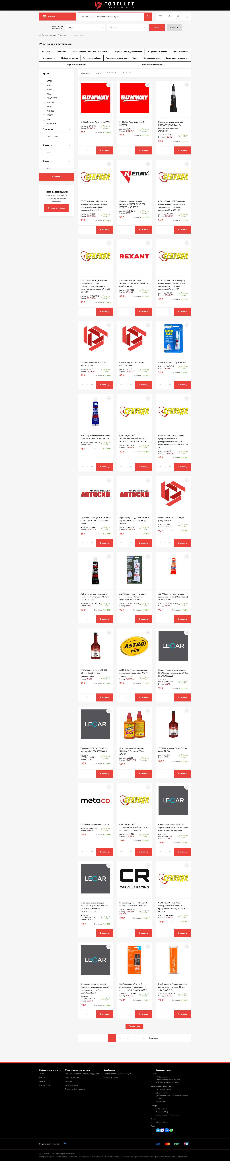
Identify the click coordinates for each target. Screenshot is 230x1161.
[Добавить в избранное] (109, 84)
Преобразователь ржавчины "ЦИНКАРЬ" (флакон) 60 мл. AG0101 (131, 751)
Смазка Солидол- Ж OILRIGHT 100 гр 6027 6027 (94, 364)
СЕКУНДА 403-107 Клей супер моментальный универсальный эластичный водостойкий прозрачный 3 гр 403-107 (171, 205)
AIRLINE (168, 137)
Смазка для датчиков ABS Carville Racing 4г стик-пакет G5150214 (133, 904)
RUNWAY (91, 128)
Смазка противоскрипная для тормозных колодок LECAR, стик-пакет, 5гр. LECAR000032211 (173, 827)
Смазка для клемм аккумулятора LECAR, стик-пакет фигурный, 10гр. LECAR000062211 (173, 673)
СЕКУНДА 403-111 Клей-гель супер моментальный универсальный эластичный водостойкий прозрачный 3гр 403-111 (173, 441)
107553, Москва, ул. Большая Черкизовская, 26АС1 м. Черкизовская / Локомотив (168, 1079)
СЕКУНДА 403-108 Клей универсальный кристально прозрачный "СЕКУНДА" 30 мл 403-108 (171, 907)
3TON (89, 679)
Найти (156, 27)
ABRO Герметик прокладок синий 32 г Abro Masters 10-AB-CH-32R (95, 437)
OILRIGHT (91, 371)
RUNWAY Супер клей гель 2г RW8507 (132, 123)
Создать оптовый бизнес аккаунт (117, 1074)
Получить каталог (111, 1078)
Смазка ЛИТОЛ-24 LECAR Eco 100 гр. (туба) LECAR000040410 (94, 749)
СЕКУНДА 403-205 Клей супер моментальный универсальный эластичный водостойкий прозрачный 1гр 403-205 (94, 205)
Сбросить (174, 27)
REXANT (129, 292)
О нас (41, 1074)
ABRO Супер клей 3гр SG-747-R (172, 363)
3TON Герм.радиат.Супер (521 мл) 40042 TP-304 (172, 749)
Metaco (90, 830)
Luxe (167, 527)
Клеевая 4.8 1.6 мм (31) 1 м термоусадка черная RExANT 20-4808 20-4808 (133, 283)
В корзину (104, 150)
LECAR (167, 684)
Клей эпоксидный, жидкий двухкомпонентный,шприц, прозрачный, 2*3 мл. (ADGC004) (133, 987)
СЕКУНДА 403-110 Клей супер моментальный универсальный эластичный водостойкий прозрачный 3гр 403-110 (171, 284)
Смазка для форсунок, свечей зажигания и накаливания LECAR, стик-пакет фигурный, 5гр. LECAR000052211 (95, 988)
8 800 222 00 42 (162, 1112)
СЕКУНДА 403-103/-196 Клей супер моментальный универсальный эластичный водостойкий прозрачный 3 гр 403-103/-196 (96, 286)
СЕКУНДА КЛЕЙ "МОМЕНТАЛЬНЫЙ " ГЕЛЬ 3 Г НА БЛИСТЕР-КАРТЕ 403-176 (133, 439)
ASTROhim (130, 679)
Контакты (43, 1078)
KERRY (128, 213)
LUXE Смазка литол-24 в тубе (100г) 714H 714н (171, 519)
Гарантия (68, 1081)
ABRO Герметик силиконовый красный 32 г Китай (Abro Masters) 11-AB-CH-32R (173, 597)
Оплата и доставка (72, 1078)
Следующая (153, 1038)
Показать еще (134, 1026)
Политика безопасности (75, 1089)
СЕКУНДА (91, 216)
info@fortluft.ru (162, 1122)
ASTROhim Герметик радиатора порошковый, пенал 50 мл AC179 (133, 671)
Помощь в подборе (56, 208)
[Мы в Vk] (64, 1144)
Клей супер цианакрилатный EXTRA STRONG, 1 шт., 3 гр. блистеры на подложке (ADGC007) (170, 126)
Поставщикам (44, 1085)
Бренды (42, 1081)
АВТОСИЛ (91, 529)
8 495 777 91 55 (161, 1109)
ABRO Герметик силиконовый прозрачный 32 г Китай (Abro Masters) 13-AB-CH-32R (132, 597)
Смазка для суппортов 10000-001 (95, 825)
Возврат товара (71, 1085)
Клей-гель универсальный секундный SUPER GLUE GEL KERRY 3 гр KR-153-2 (132, 204)
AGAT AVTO (131, 760)
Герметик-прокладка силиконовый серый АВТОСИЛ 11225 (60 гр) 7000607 (134, 521)
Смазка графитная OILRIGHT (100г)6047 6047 (132, 364)
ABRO (167, 368)
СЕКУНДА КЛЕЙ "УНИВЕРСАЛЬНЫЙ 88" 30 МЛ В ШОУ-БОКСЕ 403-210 (133, 827)
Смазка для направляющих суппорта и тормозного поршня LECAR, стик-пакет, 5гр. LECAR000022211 (94, 907)
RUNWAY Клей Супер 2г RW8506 (95, 122)
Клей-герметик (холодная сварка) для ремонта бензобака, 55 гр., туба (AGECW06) (172, 987)
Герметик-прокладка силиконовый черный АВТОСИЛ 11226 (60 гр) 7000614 (95, 521)
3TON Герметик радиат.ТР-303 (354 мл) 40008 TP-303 (94, 671)
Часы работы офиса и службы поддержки (82, 1074)
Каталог (51, 16)
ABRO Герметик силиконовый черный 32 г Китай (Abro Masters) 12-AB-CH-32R (95, 597)
